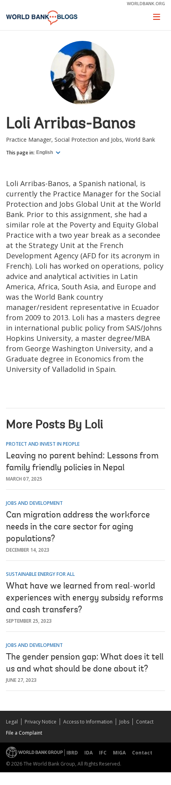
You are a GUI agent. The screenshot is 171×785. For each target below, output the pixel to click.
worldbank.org (146, 3)
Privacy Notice (40, 721)
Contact (145, 721)
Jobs (124, 721)
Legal (12, 721)
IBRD (72, 752)
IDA (88, 752)
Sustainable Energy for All (40, 574)
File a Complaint (24, 732)
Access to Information (88, 721)
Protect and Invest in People (43, 444)
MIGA (119, 752)
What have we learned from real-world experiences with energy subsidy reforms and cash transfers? (84, 598)
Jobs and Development (34, 503)
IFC (103, 752)
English (45, 152)
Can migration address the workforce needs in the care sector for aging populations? (78, 527)
